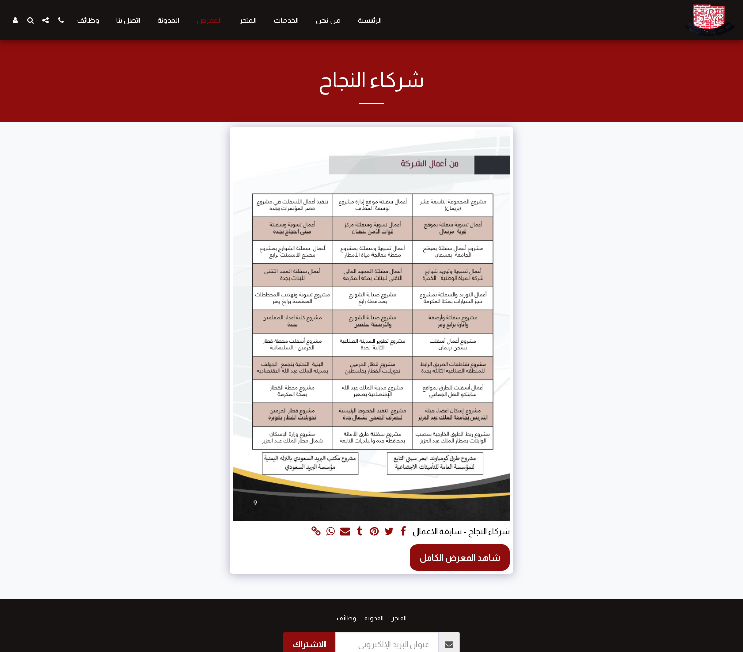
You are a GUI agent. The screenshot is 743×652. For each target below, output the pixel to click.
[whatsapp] (331, 531)
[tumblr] (359, 531)
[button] (61, 20)
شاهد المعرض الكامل (460, 557)
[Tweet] (389, 531)
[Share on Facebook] (403, 531)
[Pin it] (374, 531)
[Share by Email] (345, 531)
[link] (316, 531)
